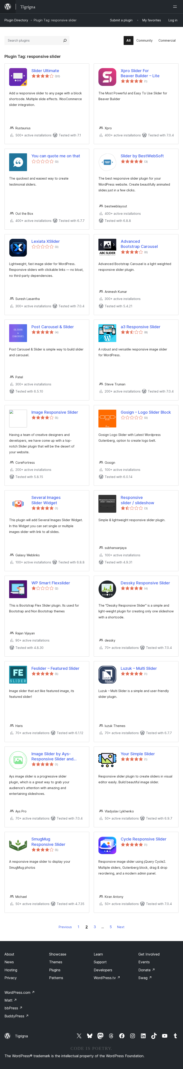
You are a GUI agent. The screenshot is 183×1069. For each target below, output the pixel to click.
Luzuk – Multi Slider (139, 668)
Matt (10, 1000)
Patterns (56, 978)
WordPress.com (19, 992)
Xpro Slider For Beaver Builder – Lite (140, 73)
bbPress (13, 1008)
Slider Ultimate (45, 70)
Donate (146, 970)
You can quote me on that (55, 156)
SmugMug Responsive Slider (48, 841)
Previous (65, 927)
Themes (55, 962)
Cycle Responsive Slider (143, 839)
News (9, 962)
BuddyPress (16, 1016)
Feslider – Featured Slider (55, 668)
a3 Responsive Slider (140, 326)
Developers (103, 970)
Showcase (57, 954)
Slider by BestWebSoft (142, 156)
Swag (145, 978)
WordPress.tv (107, 978)
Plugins (54, 970)
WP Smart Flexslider (50, 583)
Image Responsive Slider (54, 412)
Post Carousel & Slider (52, 326)
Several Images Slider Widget (46, 500)
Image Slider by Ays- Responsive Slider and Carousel (52, 756)
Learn (98, 954)
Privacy (10, 978)
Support (100, 962)
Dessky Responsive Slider (145, 583)
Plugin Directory (16, 20)
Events (144, 962)
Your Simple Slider (138, 753)
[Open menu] (176, 6)
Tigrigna (21, 1036)
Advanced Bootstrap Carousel (139, 244)
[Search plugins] (64, 40)
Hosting (10, 970)
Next (120, 927)
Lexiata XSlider (45, 241)
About (9, 954)
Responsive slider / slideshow (137, 500)
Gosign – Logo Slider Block (146, 412)
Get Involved (149, 954)
